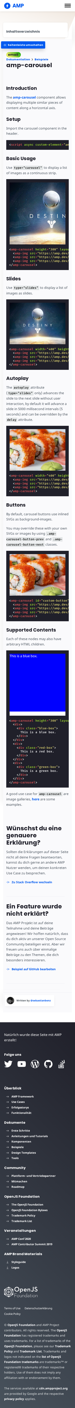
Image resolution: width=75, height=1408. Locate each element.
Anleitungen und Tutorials (29, 1136)
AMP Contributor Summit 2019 (31, 1244)
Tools (15, 1158)
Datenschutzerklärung (38, 1308)
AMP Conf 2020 (21, 1239)
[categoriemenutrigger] (23, 45)
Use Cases (18, 1102)
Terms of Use (12, 1308)
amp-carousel (24, 97)
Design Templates (23, 1152)
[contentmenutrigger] (35, 30)
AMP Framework (22, 1096)
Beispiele (41, 59)
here (35, 799)
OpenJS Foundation (21, 1325)
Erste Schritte (20, 1130)
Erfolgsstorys (20, 1107)
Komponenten (21, 1141)
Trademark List (21, 1221)
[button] (68, 5)
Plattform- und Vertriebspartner (33, 1176)
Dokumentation (18, 59)
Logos (15, 1267)
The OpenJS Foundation (27, 1204)
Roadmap (17, 1187)
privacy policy (14, 1399)
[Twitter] (8, 1064)
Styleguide (18, 1262)
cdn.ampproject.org (53, 1388)
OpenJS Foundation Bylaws (29, 1210)
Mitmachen (19, 1181)
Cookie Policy (12, 1314)
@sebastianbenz (40, 1000)
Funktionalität (21, 1113)
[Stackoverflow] (62, 1064)
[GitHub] (48, 1064)
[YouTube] (22, 1064)
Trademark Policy (23, 1215)
